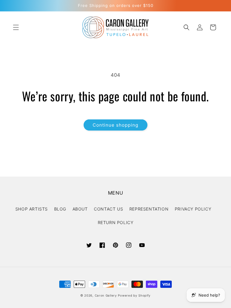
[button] (16, 27)
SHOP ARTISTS (31, 208)
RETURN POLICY (116, 222)
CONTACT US (108, 208)
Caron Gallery (106, 295)
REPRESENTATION (148, 208)
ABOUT (80, 208)
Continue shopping (115, 125)
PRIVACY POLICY (193, 208)
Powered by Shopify (134, 295)
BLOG (60, 208)
